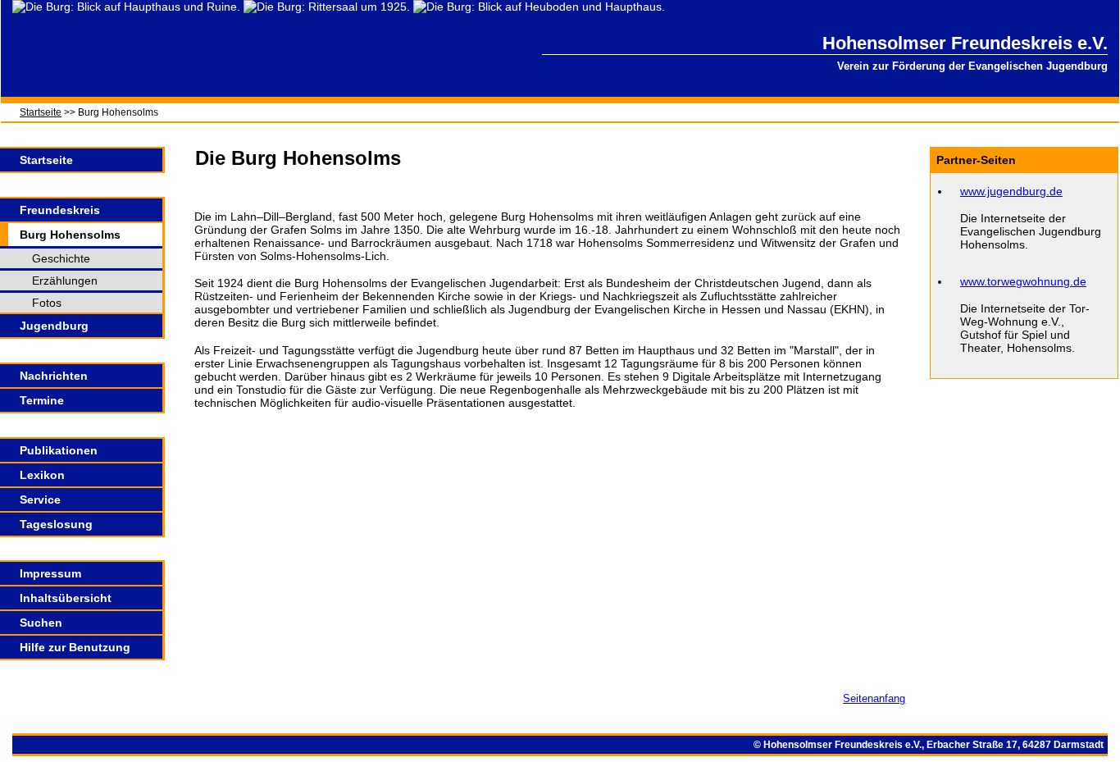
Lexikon (42, 474)
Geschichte (61, 258)
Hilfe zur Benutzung (75, 647)
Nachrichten (54, 375)
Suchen (41, 622)
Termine (42, 400)
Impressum (50, 573)
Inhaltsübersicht (66, 598)
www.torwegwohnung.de (1023, 281)
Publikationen (59, 450)
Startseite (40, 112)
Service (40, 499)
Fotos (46, 302)
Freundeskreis (60, 210)
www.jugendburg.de (1011, 191)
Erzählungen (65, 280)
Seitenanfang (874, 698)
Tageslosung (56, 524)
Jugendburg (54, 325)
